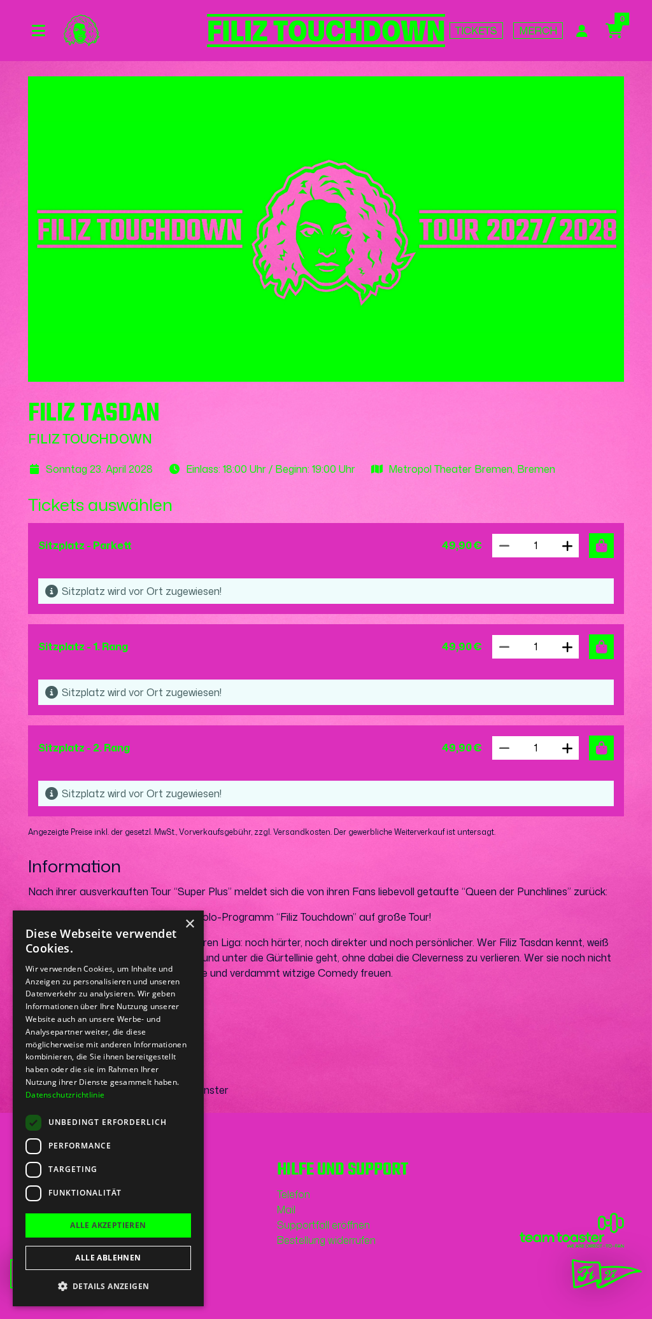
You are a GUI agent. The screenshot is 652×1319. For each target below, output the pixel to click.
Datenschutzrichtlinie (64, 1094)
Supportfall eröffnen (323, 1225)
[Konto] (582, 30)
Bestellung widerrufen (326, 1240)
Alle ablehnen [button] (108, 1257)
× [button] (189, 924)
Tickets (476, 31)
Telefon (293, 1194)
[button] (567, 545)
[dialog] (108, 1108)
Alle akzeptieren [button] (108, 1225)
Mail (286, 1210)
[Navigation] (42, 30)
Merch (538, 31)
